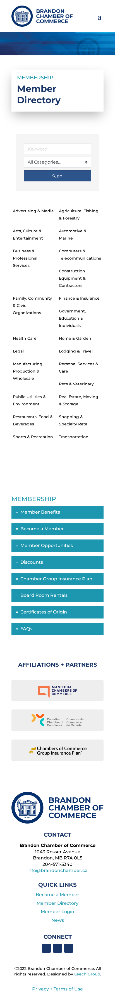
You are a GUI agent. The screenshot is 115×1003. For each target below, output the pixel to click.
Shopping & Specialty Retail (74, 420)
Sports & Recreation (33, 436)
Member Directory (57, 903)
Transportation (73, 436)
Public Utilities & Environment (29, 400)
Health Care (25, 338)
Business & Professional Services (25, 258)
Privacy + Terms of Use (57, 989)
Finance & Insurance (79, 298)
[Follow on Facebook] (46, 948)
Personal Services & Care (78, 367)
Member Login (57, 911)
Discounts (31, 562)
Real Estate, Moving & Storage (78, 400)
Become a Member (42, 528)
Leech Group (87, 974)
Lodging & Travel (76, 351)
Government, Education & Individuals (72, 318)
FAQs (26, 628)
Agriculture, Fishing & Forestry (79, 214)
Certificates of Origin (43, 612)
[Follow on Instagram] (68, 948)
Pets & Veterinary (76, 383)
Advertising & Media (33, 210)
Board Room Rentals (44, 595)
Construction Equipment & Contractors (72, 278)
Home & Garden (75, 338)
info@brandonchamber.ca (57, 870)
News (57, 920)
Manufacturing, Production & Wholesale (28, 371)
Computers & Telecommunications (80, 254)
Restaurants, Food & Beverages (33, 420)
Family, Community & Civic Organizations (32, 305)
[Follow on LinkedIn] (57, 948)
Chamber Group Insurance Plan (56, 578)
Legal (18, 351)
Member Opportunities (46, 545)
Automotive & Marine (73, 234)
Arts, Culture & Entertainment (28, 234)
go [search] (59, 175)
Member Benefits (40, 512)
